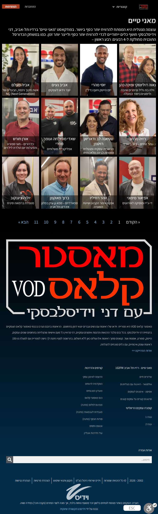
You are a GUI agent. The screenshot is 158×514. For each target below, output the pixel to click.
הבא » (23, 222)
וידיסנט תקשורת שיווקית (72, 509)
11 (36, 222)
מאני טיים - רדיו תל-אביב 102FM (133, 368)
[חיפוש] (9, 459)
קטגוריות (121, 7)
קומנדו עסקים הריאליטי (139, 408)
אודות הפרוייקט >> (142, 350)
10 (46, 222)
